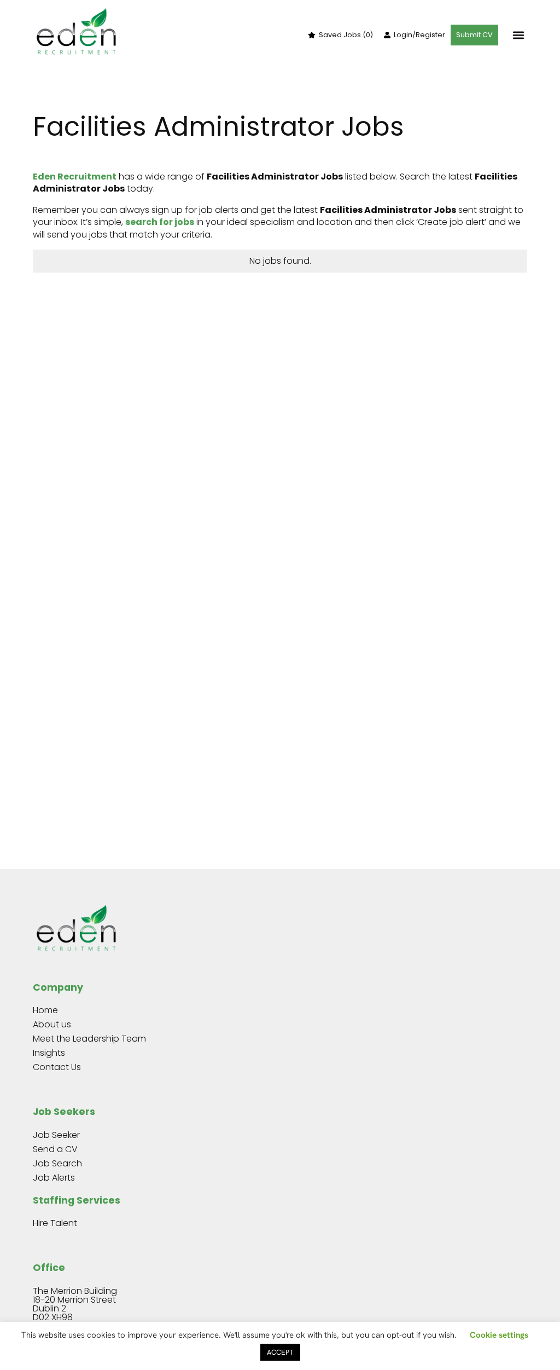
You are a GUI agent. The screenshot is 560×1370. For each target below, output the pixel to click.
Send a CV (55, 1149)
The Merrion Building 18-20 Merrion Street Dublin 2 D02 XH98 (75, 1304)
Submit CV (474, 34)
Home (45, 1010)
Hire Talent (55, 1223)
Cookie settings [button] (499, 1334)
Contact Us (57, 1067)
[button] (518, 35)
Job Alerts (54, 1177)
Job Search (57, 1163)
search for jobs (159, 222)
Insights (49, 1053)
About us (52, 1024)
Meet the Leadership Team (89, 1038)
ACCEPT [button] (280, 1352)
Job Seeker (56, 1135)
